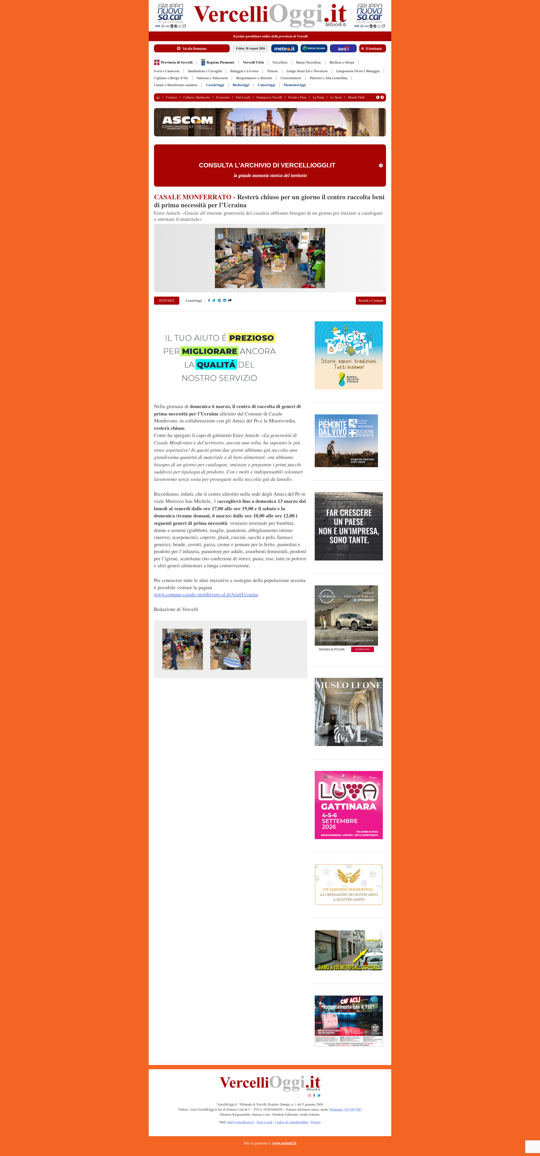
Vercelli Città (253, 62)
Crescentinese (291, 78)
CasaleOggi (215, 85)
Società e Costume (371, 300)
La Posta (318, 97)
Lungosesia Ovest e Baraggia (358, 71)
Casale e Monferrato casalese (176, 85)
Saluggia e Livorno (244, 71)
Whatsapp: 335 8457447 (345, 1109)
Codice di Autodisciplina (291, 1122)
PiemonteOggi (295, 85)
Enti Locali (243, 97)
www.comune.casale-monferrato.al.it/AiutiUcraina (206, 594)
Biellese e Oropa (341, 62)
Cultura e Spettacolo (196, 97)
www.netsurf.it (284, 1143)
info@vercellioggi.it (240, 1122)
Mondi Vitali (356, 97)
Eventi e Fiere (297, 97)
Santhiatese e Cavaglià (205, 71)
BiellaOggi (241, 85)
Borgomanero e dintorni (254, 78)
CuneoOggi (266, 85)
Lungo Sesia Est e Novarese (307, 71)
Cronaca (171, 97)
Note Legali (264, 1122)
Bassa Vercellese (308, 62)
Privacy (316, 1122)
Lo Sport (336, 97)
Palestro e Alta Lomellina (328, 78)
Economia (223, 97)
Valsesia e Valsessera (212, 78)
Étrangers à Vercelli (269, 97)
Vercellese (280, 62)
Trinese (272, 71)
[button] (377, 97)
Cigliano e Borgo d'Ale (171, 78)
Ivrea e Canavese (167, 71)
